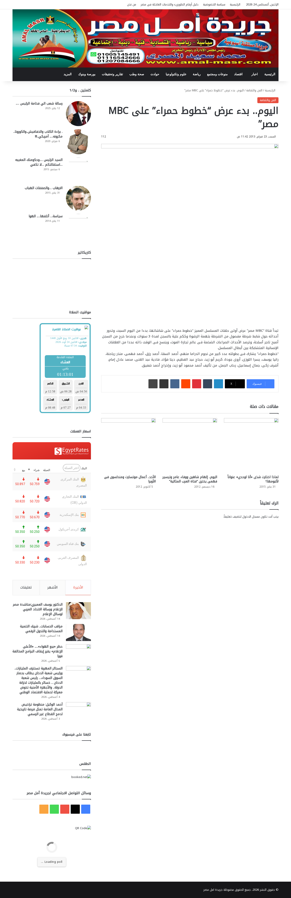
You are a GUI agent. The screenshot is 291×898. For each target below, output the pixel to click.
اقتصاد (238, 74)
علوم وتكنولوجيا (176, 74)
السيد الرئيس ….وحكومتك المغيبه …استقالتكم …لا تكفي (39, 162)
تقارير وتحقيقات (112, 74)
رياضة (197, 74)
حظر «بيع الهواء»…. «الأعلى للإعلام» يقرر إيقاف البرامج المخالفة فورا (38, 651)
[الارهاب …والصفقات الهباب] (78, 198)
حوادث (155, 74)
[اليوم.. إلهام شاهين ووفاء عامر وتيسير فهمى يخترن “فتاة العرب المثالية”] (190, 445)
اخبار (254, 74)
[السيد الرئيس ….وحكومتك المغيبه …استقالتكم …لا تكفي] (78, 169)
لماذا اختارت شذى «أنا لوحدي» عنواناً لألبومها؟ (253, 479)
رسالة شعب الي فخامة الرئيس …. (39, 103)
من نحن (131, 4)
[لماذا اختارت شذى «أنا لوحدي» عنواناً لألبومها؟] (251, 445)
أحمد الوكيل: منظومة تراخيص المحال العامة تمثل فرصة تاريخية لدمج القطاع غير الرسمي (40, 709)
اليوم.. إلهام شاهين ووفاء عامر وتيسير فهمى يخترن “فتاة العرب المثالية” (190, 479)
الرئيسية (235, 4)
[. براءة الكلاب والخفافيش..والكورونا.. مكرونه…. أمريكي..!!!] (78, 141)
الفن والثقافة (254, 90)
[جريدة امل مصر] (145, 38)
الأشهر (52, 587)
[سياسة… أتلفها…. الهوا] (78, 226)
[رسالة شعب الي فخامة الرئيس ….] (78, 113)
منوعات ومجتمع (217, 74)
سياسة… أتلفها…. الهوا (46, 216)
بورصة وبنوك (86, 74)
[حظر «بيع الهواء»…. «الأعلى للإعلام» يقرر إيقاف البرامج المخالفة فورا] (78, 652)
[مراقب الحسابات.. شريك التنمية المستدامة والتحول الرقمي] (78, 632)
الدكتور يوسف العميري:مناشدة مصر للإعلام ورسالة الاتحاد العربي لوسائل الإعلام (38, 609)
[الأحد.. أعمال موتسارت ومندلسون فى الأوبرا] (128, 445)
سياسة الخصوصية (214, 4)
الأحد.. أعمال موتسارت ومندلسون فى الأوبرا (130, 479)
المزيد (68, 74)
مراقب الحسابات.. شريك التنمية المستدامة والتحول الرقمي (41, 628)
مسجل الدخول (251, 516)
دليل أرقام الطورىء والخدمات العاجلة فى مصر (169, 4)
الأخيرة (78, 587)
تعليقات (26, 587)
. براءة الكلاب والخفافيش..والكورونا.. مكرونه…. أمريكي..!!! (38, 134)
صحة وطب (136, 74)
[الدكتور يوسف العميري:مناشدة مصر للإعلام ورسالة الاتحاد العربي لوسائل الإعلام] (78, 610)
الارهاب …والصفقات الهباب (44, 188)
